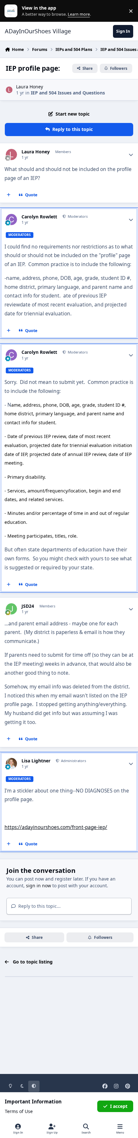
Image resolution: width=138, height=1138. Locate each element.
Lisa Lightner (36, 761)
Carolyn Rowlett (39, 217)
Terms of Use (19, 1111)
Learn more (12, 11)
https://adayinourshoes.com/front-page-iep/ (55, 827)
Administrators (73, 760)
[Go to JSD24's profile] (11, 608)
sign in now (38, 885)
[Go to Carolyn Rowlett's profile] (11, 219)
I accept (118, 1106)
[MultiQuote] (9, 195)
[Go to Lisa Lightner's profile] (11, 763)
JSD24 (28, 606)
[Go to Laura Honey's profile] (9, 89)
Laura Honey (29, 87)
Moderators (77, 216)
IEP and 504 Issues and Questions (68, 93)
